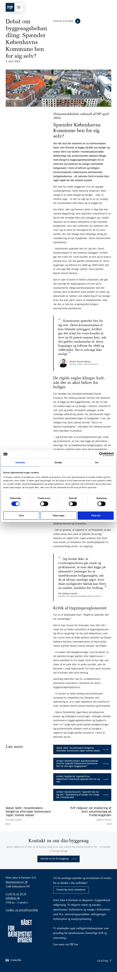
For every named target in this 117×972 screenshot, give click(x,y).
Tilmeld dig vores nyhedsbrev (71, 890)
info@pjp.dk (13, 898)
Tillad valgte (58, 515)
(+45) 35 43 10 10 (16, 894)
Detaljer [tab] (58, 462)
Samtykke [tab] (20, 462)
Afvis (21, 515)
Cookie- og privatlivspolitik (22, 910)
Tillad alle (95, 515)
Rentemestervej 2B (17, 882)
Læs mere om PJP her (65, 944)
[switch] (44, 504)
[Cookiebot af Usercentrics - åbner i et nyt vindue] (101, 454)
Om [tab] (96, 462)
